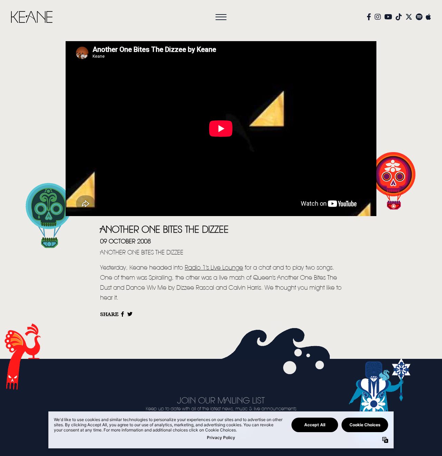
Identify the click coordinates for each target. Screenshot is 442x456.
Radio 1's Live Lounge (214, 268)
